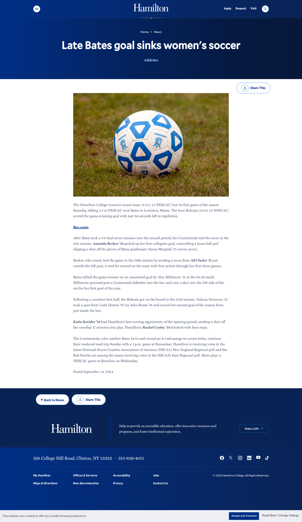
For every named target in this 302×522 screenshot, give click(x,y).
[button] (36, 9)
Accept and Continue (244, 515)
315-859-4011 (131, 458)
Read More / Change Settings (280, 515)
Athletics (151, 60)
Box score (81, 227)
